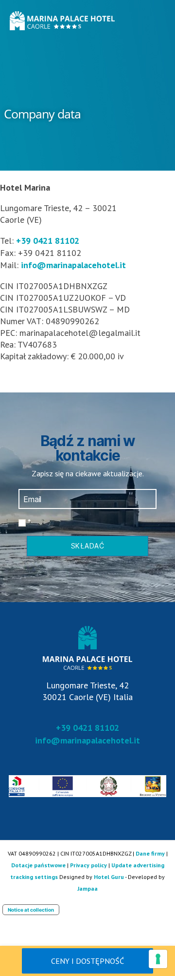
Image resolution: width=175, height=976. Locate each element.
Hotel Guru (109, 876)
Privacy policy (88, 865)
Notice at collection (31, 910)
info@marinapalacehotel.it (73, 265)
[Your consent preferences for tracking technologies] (158, 959)
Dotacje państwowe (38, 865)
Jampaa (87, 888)
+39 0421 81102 (47, 240)
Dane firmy (150, 853)
